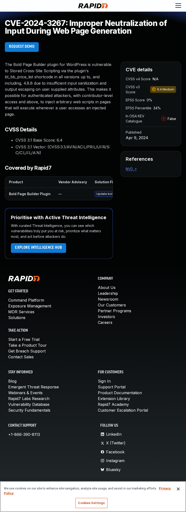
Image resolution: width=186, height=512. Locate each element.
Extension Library (114, 398)
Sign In (104, 381)
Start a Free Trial (23, 339)
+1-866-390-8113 (24, 434)
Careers (105, 322)
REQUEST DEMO (22, 47)
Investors (106, 316)
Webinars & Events (25, 392)
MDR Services (21, 311)
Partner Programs (114, 310)
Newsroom (108, 299)
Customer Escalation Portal (123, 410)
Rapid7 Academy (113, 404)
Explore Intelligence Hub (38, 248)
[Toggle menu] (178, 5)
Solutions (16, 317)
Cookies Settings (91, 503)
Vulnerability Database (28, 404)
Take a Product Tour (27, 345)
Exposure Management (29, 306)
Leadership (108, 293)
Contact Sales (21, 356)
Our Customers (112, 305)
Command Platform (26, 300)
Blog (12, 381)
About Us (107, 287)
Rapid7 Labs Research (28, 398)
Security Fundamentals (29, 410)
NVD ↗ (131, 169)
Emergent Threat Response (33, 386)
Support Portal (111, 386)
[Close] (178, 489)
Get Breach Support (27, 351)
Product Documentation (120, 392)
